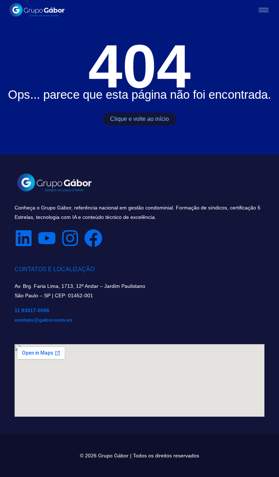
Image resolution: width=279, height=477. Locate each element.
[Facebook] (93, 238)
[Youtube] (47, 238)
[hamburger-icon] (263, 10)
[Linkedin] (24, 238)
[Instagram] (70, 238)
